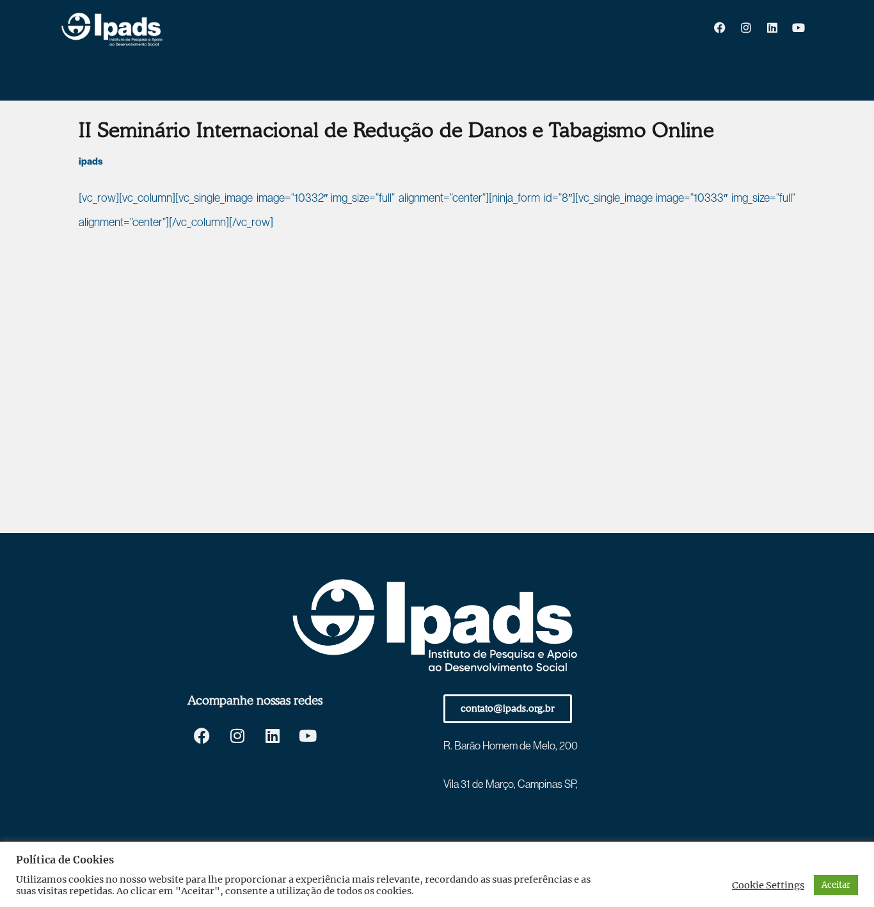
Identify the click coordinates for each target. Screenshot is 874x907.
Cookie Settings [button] (768, 885)
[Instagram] (746, 27)
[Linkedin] (772, 27)
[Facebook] (719, 27)
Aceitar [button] (836, 884)
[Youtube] (798, 27)
